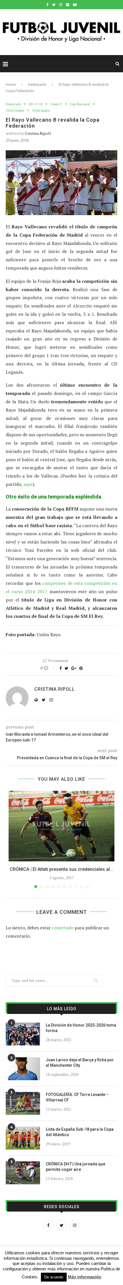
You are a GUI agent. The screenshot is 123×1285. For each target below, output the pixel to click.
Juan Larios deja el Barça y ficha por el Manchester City (80, 1063)
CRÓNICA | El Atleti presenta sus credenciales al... (61, 869)
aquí (28, 484)
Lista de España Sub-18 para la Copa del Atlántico (80, 1132)
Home (11, 84)
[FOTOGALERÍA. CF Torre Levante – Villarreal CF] (23, 1103)
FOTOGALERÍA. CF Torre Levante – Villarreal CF (77, 1097)
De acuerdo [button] (53, 1277)
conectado (63, 927)
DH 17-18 (35, 104)
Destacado (37, 84)
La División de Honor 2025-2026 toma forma (81, 1028)
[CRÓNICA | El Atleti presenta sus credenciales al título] (61, 826)
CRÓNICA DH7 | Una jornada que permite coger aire (75, 1167)
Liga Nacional (80, 104)
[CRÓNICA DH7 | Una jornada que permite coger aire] (23, 1172)
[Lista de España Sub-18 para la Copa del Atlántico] (23, 1138)
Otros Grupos (15, 110)
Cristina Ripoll (38, 133)
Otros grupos (41, 110)
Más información (84, 1276)
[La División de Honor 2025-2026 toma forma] (23, 1034)
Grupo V (56, 104)
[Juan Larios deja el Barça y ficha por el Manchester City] (23, 1068)
